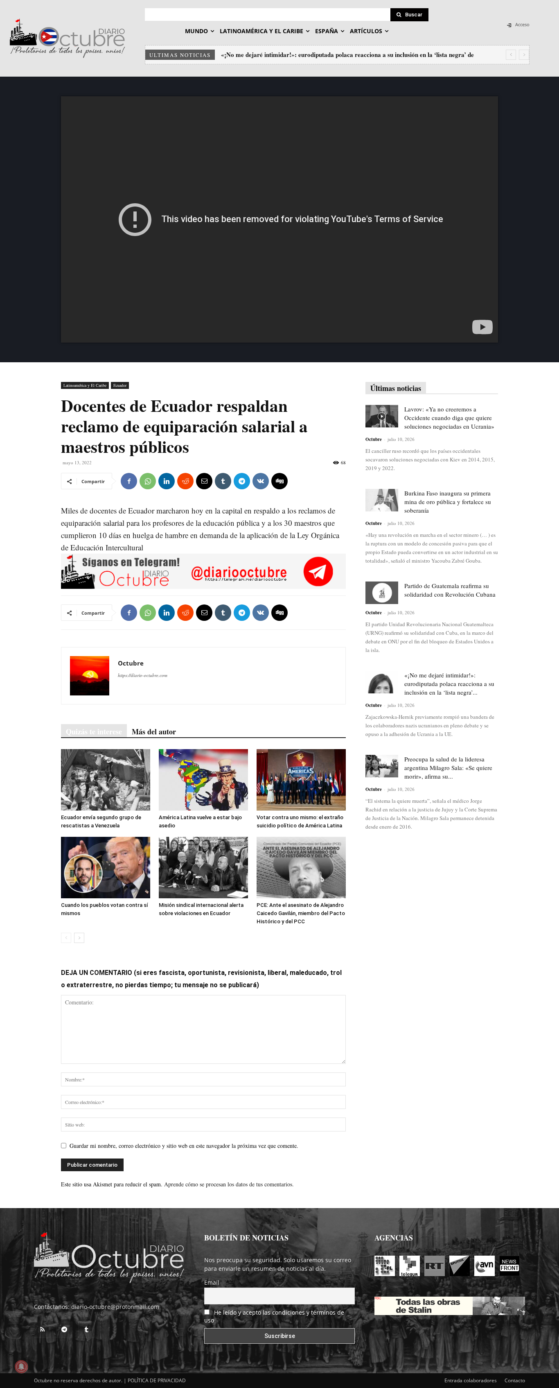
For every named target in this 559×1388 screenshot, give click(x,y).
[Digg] (279, 481)
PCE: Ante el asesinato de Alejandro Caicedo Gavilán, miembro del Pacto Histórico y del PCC (301, 913)
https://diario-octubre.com (142, 675)
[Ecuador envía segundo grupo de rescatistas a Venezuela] (105, 780)
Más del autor (154, 731)
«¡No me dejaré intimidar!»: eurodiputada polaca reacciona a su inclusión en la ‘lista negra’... (449, 683)
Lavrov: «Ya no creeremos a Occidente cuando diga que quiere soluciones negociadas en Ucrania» (449, 417)
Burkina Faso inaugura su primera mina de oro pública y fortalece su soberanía (447, 501)
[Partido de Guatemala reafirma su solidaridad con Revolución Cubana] (381, 593)
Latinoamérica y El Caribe (84, 385)
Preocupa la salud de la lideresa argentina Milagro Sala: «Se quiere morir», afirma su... (448, 767)
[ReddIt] (185, 481)
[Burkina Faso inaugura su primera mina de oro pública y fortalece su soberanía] (381, 500)
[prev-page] (66, 938)
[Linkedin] (166, 481)
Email (211, 1282)
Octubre (131, 663)
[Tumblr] (223, 481)
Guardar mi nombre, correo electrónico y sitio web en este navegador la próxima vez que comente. (184, 1145)
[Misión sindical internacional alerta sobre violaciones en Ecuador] (203, 867)
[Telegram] (242, 481)
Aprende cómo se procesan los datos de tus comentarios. (229, 1184)
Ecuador (119, 385)
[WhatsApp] (148, 481)
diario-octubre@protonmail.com (115, 1307)
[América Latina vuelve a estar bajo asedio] (203, 780)
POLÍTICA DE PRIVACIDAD (157, 1380)
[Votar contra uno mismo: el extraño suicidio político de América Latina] (301, 780)
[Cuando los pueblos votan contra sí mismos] (105, 867)
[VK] (260, 481)
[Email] (204, 481)
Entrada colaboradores (470, 1380)
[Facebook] (129, 481)
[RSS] (42, 1330)
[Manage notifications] (21, 1366)
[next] (524, 55)
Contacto (515, 1380)
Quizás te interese (94, 731)
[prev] (511, 55)
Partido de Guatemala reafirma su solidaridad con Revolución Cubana (450, 590)
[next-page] (79, 938)
